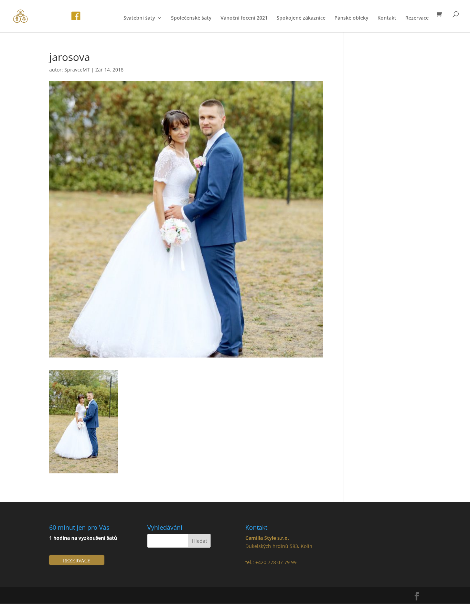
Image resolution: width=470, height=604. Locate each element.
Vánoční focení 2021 (244, 18)
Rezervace (417, 18)
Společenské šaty (191, 18)
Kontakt (386, 18)
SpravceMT (77, 69)
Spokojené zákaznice (301, 18)
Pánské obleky (351, 18)
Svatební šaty (139, 18)
